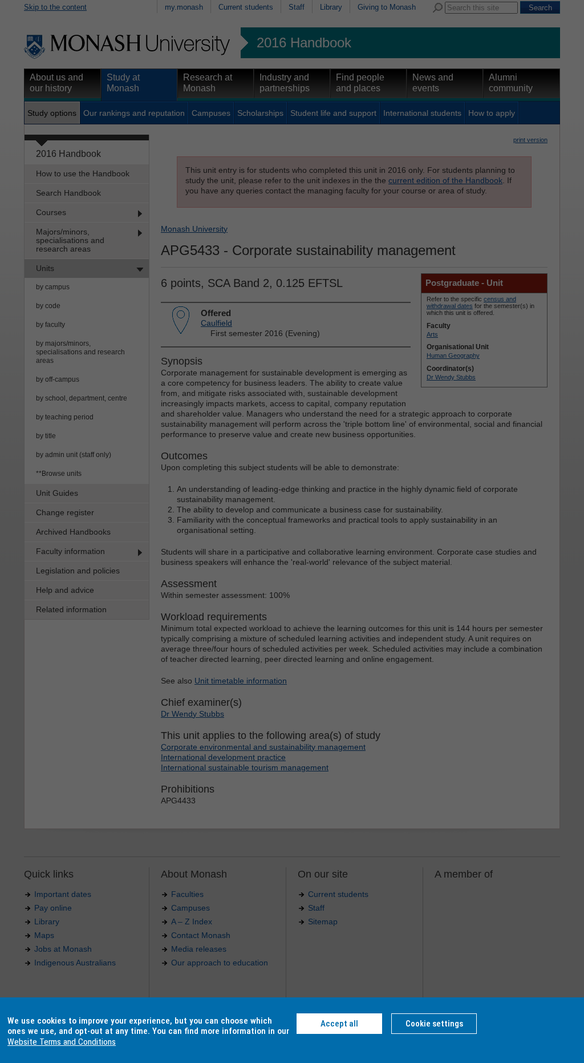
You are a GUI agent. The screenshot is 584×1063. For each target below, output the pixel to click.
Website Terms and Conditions (61, 1042)
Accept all (339, 1023)
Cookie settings (434, 1023)
